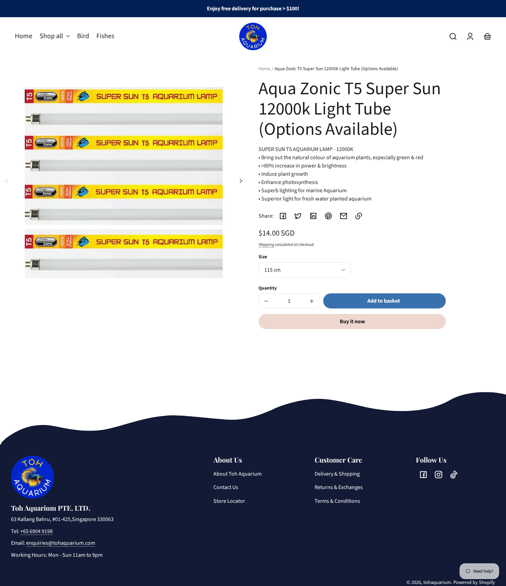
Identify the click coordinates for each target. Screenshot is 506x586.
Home (264, 69)
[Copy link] (358, 216)
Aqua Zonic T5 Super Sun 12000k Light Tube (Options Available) (336, 69)
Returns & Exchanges (339, 487)
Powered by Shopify (474, 582)
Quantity (268, 288)
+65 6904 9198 (36, 531)
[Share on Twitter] (298, 216)
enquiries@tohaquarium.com (60, 543)
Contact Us (225, 487)
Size (263, 256)
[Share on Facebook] (283, 216)
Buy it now (352, 321)
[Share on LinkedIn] (313, 216)
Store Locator (229, 501)
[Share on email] (343, 216)
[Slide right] (239, 180)
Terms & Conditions (337, 501)
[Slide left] (7, 180)
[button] (453, 36)
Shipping (266, 244)
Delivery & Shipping (337, 474)
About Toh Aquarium (237, 474)
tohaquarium (437, 582)
